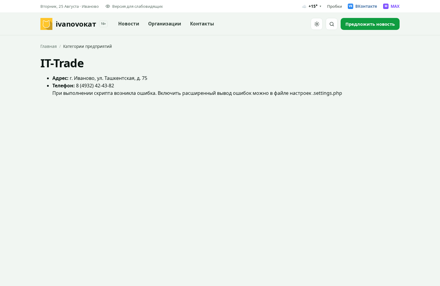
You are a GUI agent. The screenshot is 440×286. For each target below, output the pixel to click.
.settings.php (327, 93)
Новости (128, 24)
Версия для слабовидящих (137, 6)
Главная (48, 46)
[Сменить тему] (317, 24)
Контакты (202, 24)
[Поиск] (332, 24)
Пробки (334, 6)
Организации (164, 24)
